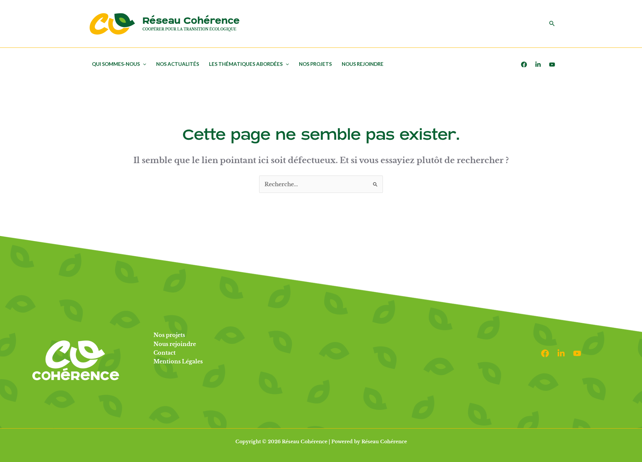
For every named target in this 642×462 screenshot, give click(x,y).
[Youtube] (552, 65)
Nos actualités (177, 64)
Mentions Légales (178, 361)
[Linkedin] (561, 353)
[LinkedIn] (538, 65)
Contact (164, 352)
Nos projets (315, 64)
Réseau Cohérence (191, 21)
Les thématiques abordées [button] (246, 64)
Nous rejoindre (363, 64)
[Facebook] (524, 65)
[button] (552, 23)
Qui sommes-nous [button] (116, 64)
